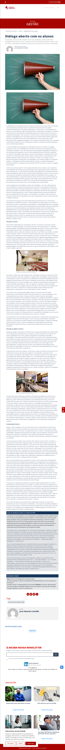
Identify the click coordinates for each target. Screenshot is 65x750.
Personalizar (10, 743)
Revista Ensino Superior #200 (16, 602)
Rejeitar (21, 743)
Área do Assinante (54, 2)
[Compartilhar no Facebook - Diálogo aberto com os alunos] (34, 594)
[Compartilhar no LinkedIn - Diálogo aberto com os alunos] (28, 594)
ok (56, 654)
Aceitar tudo (30, 743)
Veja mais (32, 631)
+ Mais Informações (18, 710)
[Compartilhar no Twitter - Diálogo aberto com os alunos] (30, 594)
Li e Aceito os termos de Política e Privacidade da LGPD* (21, 658)
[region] (20, 737)
